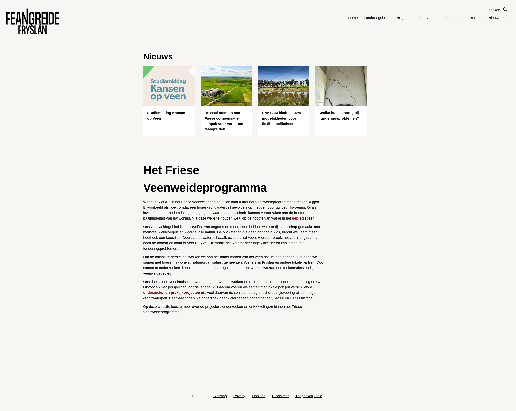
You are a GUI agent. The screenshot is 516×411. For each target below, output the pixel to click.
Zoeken (494, 10)
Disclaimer (280, 396)
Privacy (239, 396)
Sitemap (220, 396)
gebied (298, 218)
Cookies (258, 396)
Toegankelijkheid (308, 396)
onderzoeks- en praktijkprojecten (171, 293)
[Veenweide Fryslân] (32, 21)
